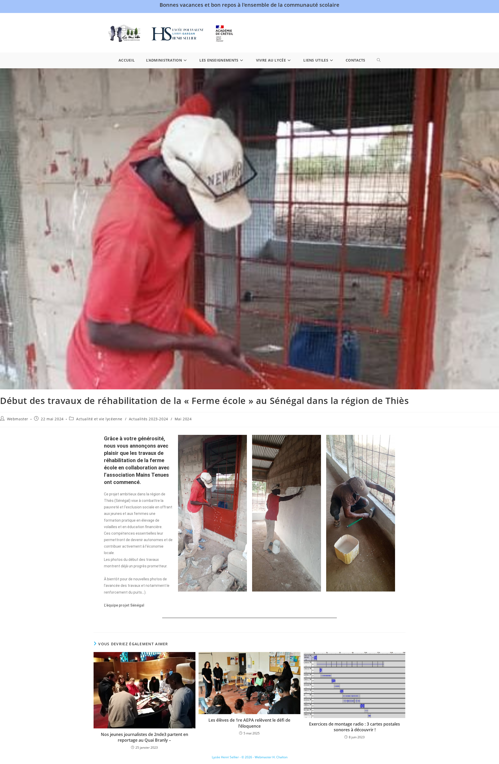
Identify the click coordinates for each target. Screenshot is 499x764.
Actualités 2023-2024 (148, 418)
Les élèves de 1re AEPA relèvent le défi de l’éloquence (249, 723)
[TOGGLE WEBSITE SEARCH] (378, 60)
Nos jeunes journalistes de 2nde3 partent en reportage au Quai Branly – (144, 737)
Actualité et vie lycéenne (99, 418)
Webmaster (17, 418)
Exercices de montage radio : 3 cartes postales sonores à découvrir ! (354, 727)
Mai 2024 (183, 418)
